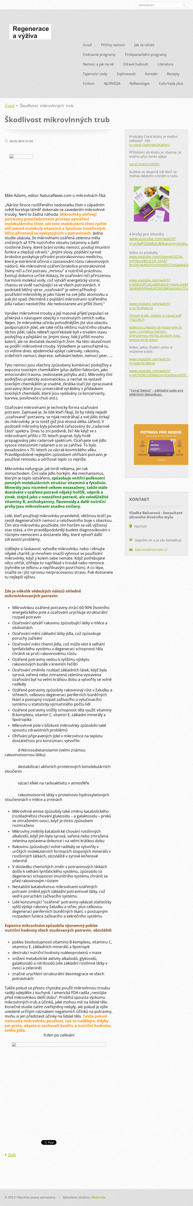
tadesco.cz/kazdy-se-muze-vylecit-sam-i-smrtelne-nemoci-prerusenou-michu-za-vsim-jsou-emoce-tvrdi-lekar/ (156, 333)
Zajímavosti (126, 73)
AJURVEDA (112, 83)
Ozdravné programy (99, 54)
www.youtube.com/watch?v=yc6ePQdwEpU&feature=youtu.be (161, 241)
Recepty (173, 73)
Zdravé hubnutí (135, 64)
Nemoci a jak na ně (98, 64)
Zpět (12, 1154)
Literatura (165, 64)
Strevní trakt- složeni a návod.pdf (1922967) (155, 317)
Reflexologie (139, 83)
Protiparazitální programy (146, 54)
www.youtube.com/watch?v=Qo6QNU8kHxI (149, 361)
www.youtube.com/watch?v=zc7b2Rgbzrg (149, 305)
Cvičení (88, 83)
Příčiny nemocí (113, 44)
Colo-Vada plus (171, 83)
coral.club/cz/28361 (144, 164)
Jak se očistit (144, 44)
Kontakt (151, 73)
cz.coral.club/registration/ (149, 144)
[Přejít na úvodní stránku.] (30, 33)
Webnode (98, 1197)
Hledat (184, 5)
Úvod (87, 44)
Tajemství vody (95, 73)
